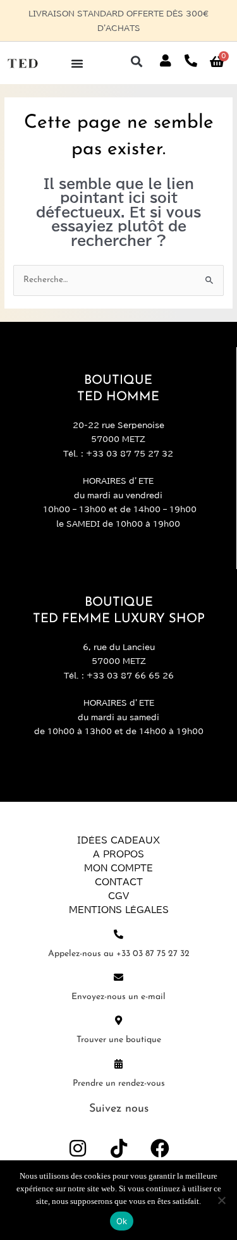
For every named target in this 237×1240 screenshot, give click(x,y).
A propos (118, 854)
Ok (122, 1221)
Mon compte (118, 868)
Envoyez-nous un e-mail (118, 997)
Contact (119, 882)
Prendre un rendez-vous (119, 1083)
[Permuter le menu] (77, 63)
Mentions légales (119, 909)
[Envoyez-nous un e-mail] (118, 977)
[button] (136, 61)
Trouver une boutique (118, 1040)
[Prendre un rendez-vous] (118, 1064)
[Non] (221, 1200)
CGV (118, 896)
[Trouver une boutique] (118, 1020)
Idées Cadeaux (118, 840)
